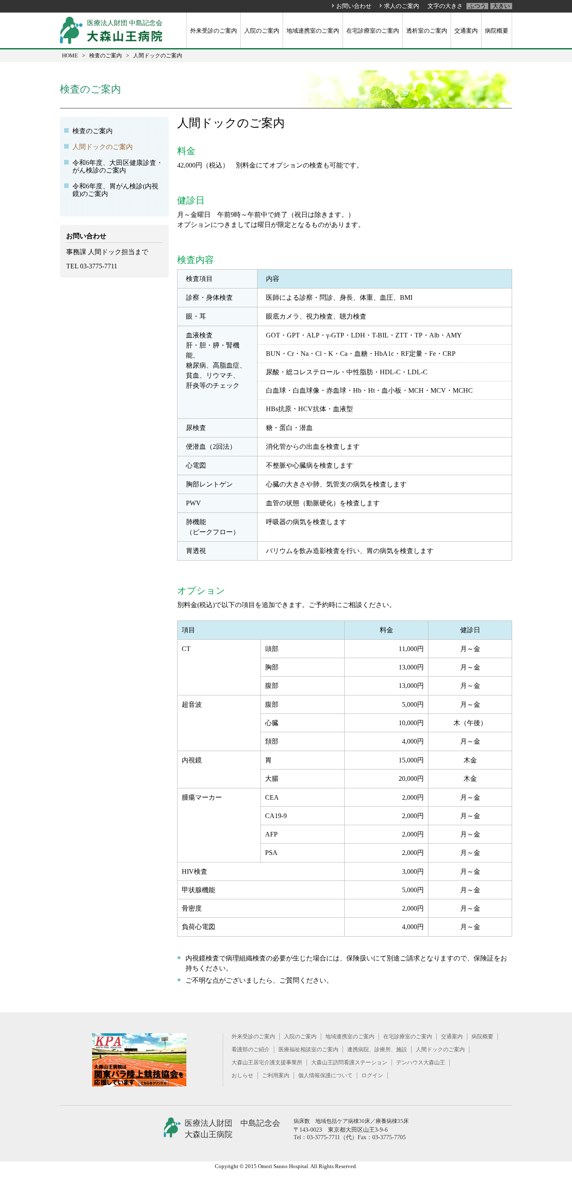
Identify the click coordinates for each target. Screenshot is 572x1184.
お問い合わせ (353, 6)
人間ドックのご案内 (102, 146)
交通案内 (466, 30)
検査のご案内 (105, 55)
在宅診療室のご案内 (372, 30)
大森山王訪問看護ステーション (349, 1062)
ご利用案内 (275, 1075)
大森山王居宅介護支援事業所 (267, 1062)
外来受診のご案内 (213, 30)
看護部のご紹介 (251, 1049)
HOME (70, 55)
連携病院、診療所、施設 (377, 1049)
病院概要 (496, 30)
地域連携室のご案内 (312, 30)
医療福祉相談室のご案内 (308, 1049)
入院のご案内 (261, 30)
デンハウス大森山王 (420, 1062)
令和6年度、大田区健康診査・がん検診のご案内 (117, 166)
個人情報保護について (325, 1075)
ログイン (372, 1075)
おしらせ (242, 1075)
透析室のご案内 (426, 30)
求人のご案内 (401, 6)
